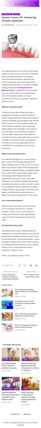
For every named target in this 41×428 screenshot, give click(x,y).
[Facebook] (19, 265)
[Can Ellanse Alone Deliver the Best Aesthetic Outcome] (11, 354)
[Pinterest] (30, 265)
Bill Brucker (9, 25)
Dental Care (7, 14)
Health (16, 14)
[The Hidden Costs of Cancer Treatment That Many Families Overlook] (7, 305)
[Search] (36, 3)
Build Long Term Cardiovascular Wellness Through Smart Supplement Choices (28, 397)
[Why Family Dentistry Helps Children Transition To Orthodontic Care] (7, 293)
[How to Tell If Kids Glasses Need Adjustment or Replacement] (7, 316)
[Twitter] (25, 265)
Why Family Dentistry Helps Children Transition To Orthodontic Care (26, 292)
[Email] (36, 265)
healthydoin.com (25, 423)
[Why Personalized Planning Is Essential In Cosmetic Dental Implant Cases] (11, 383)
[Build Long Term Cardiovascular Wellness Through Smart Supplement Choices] (30, 383)
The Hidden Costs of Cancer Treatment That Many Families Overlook (25, 303)
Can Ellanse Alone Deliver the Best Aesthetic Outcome (9, 365)
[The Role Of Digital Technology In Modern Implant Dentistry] (7, 327)
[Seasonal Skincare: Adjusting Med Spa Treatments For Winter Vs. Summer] (30, 354)
